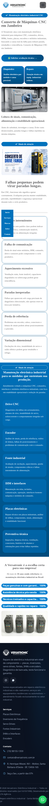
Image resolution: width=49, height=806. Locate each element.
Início (7, 212)
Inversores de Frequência (15, 719)
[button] (4, 162)
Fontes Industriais (11, 728)
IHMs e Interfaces (11, 733)
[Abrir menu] (43, 5)
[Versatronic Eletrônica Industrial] (14, 5)
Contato (7, 234)
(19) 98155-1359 (15, 751)
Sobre (7, 229)
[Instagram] (6, 680)
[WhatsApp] (13, 680)
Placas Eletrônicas (11, 714)
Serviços (7, 218)
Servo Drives (9, 724)
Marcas (7, 223)
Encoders (7, 738)
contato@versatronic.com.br (21, 757)
